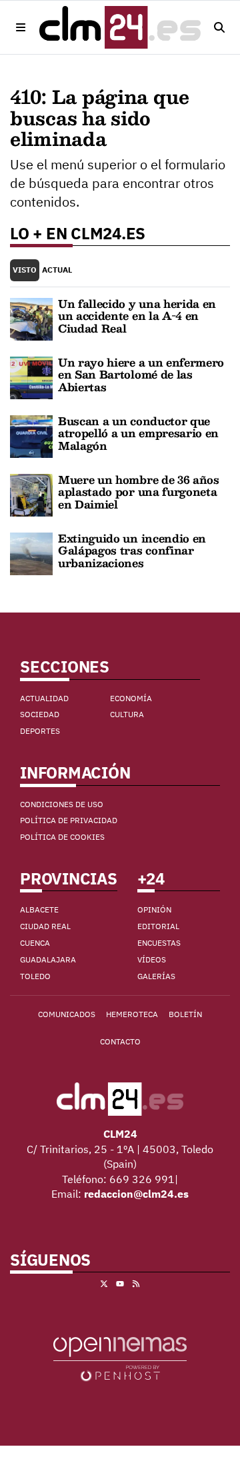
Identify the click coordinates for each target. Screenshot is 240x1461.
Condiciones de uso (61, 804)
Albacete (39, 909)
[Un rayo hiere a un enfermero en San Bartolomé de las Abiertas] (31, 376)
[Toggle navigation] (20, 27)
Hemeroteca (132, 1014)
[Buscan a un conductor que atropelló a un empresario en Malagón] (31, 435)
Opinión (154, 909)
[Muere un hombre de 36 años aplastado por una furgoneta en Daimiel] (31, 494)
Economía (131, 698)
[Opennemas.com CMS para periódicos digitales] (120, 1358)
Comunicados (66, 1014)
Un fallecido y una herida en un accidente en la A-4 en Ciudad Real (137, 316)
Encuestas (159, 943)
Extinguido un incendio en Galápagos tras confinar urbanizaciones (132, 550)
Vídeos (151, 959)
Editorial (158, 926)
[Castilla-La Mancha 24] (120, 27)
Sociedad (39, 714)
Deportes (40, 731)
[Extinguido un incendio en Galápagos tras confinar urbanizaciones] (31, 552)
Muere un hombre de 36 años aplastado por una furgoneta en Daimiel (138, 492)
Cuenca (35, 943)
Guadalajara (48, 959)
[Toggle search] (219, 27)
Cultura (127, 714)
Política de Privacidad (68, 820)
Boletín (185, 1014)
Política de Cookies (62, 837)
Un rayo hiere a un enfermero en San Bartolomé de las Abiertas (141, 374)
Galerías (156, 976)
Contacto (120, 1041)
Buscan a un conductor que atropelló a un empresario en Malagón (138, 433)
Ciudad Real (45, 926)
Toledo (35, 976)
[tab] (24, 270)
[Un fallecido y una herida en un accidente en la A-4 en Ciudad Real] (31, 318)
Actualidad (44, 698)
